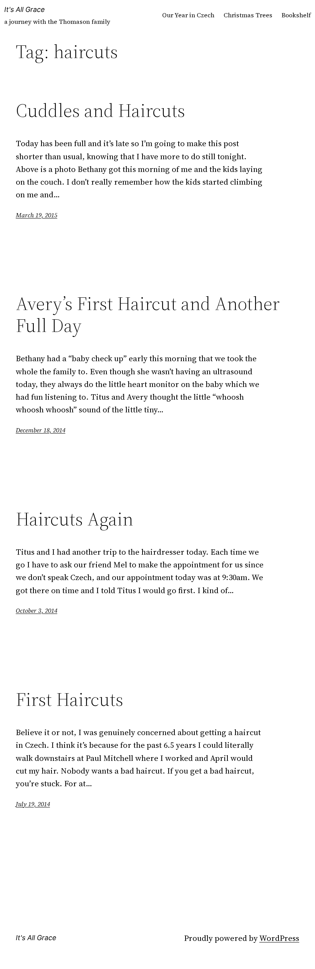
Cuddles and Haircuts (100, 111)
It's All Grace (24, 9)
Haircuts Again (74, 519)
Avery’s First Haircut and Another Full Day (148, 314)
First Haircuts (69, 699)
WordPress (279, 938)
